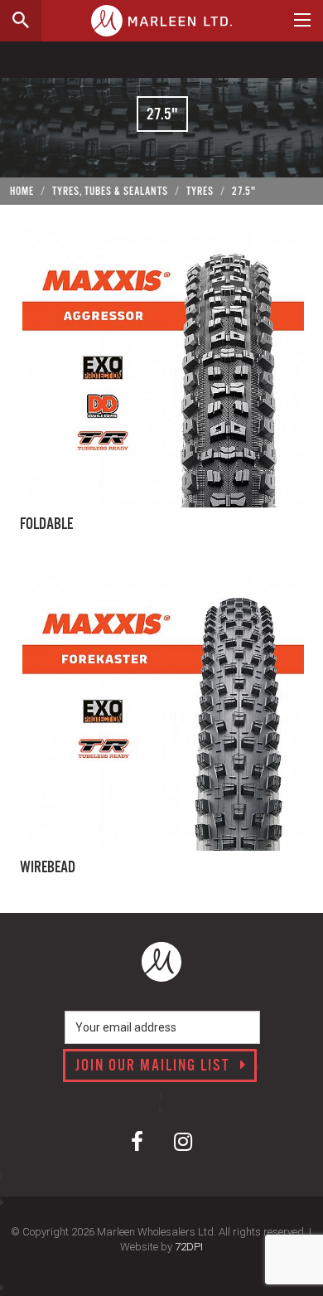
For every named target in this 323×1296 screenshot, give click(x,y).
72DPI (189, 1246)
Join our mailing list (154, 1066)
